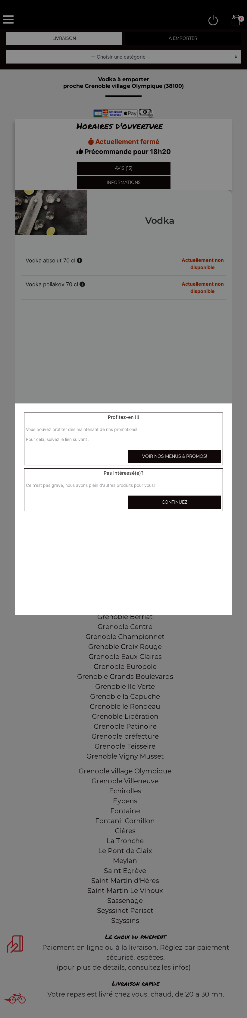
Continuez (174, 502)
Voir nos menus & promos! (174, 456)
